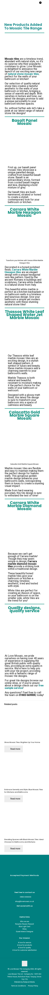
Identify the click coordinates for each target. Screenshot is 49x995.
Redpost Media (29, 982)
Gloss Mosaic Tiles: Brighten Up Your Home (22, 742)
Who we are (24, 921)
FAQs (24, 929)
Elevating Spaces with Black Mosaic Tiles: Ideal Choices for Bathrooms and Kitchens (24, 840)
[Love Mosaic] (11, 4)
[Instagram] (26, 910)
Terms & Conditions (18, 986)
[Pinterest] (24, 910)
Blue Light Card (24, 926)
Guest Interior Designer (24, 932)
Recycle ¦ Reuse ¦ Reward (24, 924)
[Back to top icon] (24, 963)
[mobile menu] (45, 4)
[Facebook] (22, 910)
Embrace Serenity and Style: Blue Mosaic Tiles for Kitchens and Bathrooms (23, 790)
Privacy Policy (33, 986)
